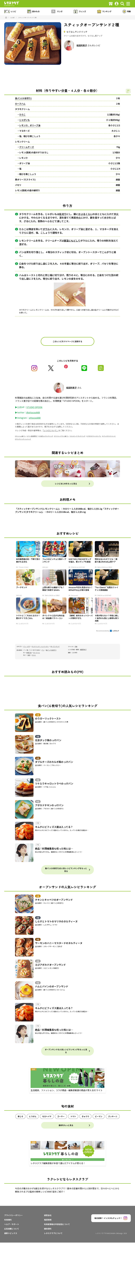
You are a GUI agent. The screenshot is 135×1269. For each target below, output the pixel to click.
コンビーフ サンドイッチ (78, 436)
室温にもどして (72, 240)
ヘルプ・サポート (11, 1224)
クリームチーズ (26, 147)
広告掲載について (11, 1228)
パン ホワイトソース (109, 436)
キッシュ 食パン (21, 436)
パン (43, 650)
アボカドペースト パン (94, 436)
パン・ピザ (26, 646)
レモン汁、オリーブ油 (29, 125)
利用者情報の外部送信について (57, 1224)
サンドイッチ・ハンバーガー (40, 646)
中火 (116, 214)
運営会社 (47, 1215)
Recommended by (103, 631)
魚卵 (29, 655)
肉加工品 (29, 653)
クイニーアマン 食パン (62, 436)
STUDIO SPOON (34, 407)
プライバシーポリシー (13, 1215)
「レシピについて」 (50, 430)
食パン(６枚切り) (23, 98)
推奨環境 (47, 1219)
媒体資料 (47, 1228)
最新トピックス (10, 1233)
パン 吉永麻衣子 (32, 436)
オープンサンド (55, 646)
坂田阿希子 (81, 45)
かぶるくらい (85, 214)
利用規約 (8, 1219)
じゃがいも (24, 119)
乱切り (62, 214)
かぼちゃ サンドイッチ (46, 436)
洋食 (76, 646)
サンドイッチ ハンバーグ (23, 439)
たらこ (22, 114)
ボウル (46, 229)
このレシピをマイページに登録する (67, 341)
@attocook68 (33, 412)
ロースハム (20, 103)
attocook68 (34, 417)
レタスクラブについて (53, 1233)
